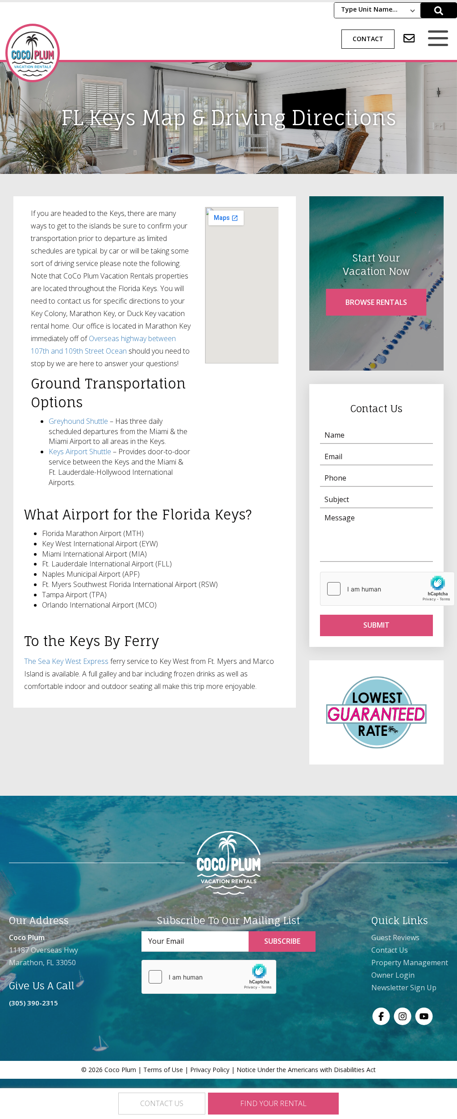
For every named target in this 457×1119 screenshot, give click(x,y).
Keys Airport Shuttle (80, 451)
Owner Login (393, 975)
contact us (161, 1103)
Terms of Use (163, 1069)
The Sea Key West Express (66, 661)
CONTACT (368, 38)
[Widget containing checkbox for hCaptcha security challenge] (387, 589)
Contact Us (389, 950)
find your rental (273, 1103)
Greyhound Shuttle (78, 421)
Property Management (409, 962)
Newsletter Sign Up (403, 987)
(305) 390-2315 (33, 1002)
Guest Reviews (395, 937)
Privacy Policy (209, 1069)
